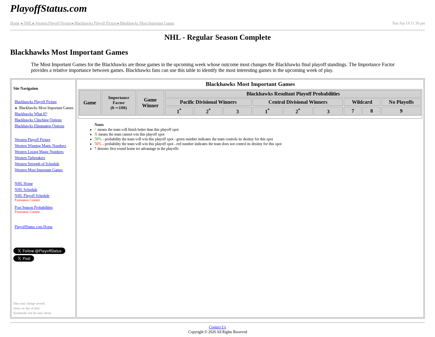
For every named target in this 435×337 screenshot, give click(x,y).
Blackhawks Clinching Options (38, 120)
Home (14, 23)
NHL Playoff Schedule (32, 195)
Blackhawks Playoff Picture (94, 23)
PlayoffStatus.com (48, 8)
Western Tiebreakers (30, 158)
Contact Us (217, 327)
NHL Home (24, 183)
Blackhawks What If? (31, 114)
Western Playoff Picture (51, 23)
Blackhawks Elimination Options (39, 126)
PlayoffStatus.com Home (34, 227)
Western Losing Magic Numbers (39, 152)
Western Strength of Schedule (37, 164)
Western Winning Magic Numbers (40, 146)
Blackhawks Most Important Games (146, 23)
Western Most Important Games (39, 170)
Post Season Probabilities (34, 207)
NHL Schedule (26, 189)
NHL (26, 23)
